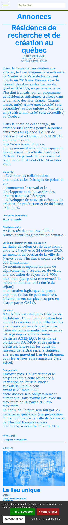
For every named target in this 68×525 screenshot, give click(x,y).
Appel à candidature (16, 440)
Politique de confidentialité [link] (46, 519)
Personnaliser (13, 519)
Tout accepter (23, 511)
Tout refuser (49, 511)
